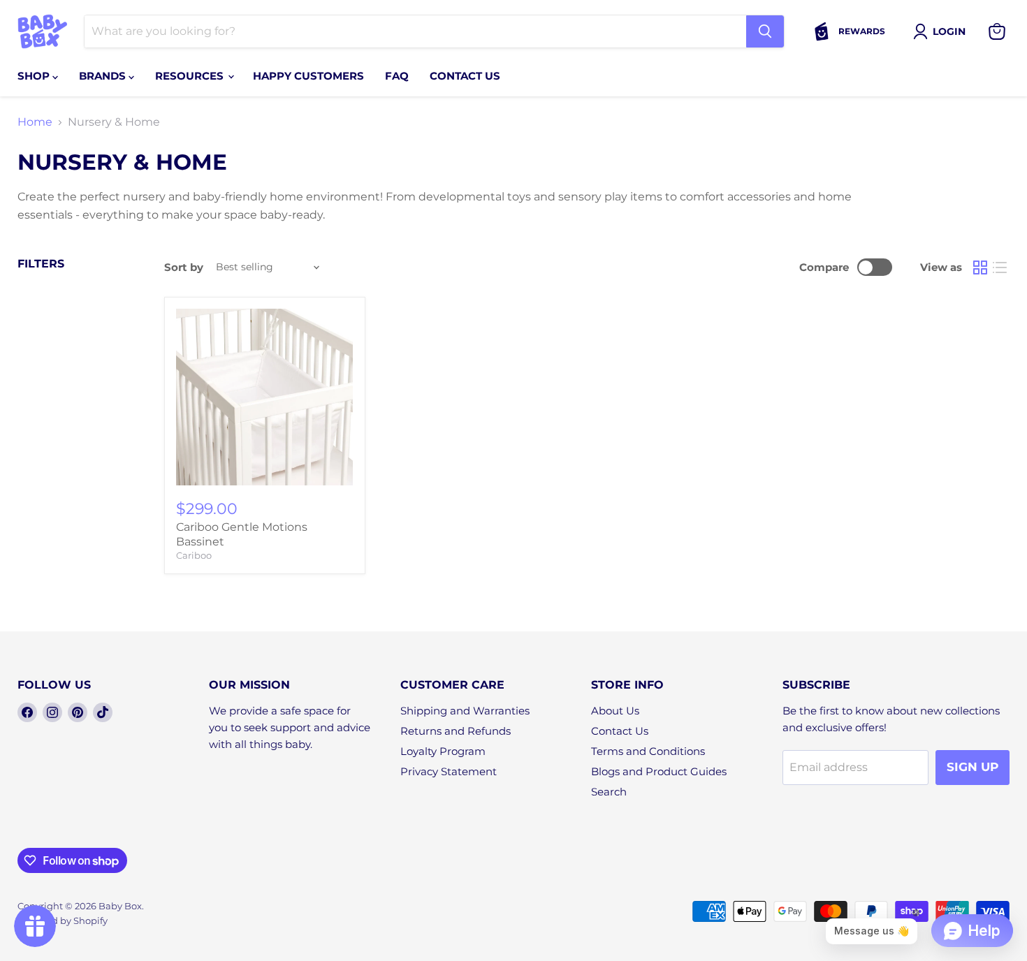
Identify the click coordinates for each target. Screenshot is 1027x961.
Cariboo (194, 555)
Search (609, 791)
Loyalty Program (443, 751)
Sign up (972, 767)
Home (34, 122)
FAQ (397, 75)
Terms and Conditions (648, 751)
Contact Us (619, 731)
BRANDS (104, 75)
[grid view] (980, 267)
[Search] (765, 31)
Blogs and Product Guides (659, 771)
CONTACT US (465, 75)
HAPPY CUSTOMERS (308, 75)
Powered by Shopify (62, 920)
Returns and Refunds (455, 731)
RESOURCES (190, 75)
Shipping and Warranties (465, 710)
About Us (615, 710)
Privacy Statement (448, 771)
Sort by (183, 267)
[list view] (1000, 267)
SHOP (34, 75)
